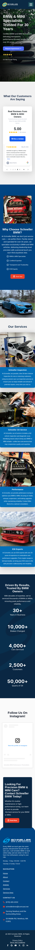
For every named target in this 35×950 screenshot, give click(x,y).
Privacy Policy (18, 940)
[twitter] (19, 945)
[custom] (11, 945)
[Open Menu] (31, 4)
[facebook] (7, 945)
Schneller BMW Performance (12, 765)
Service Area (8, 893)
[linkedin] (27, 945)
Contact (6, 881)
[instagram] (23, 945)
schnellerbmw (27, 765)
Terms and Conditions (17, 942)
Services (6, 889)
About (5, 877)
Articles (6, 885)
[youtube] (15, 945)
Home (5, 873)
